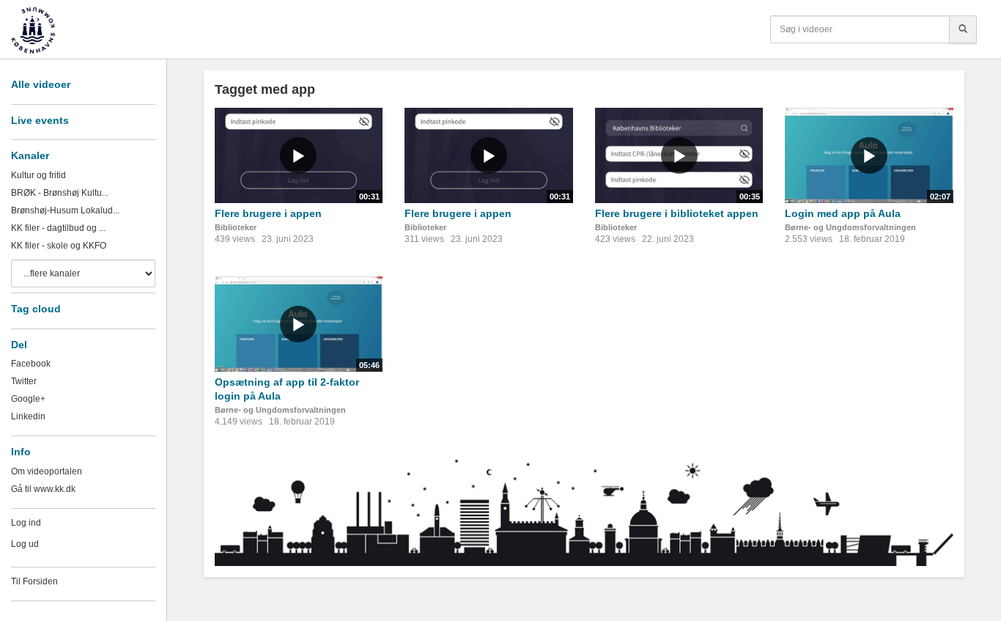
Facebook (31, 364)
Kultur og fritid (38, 175)
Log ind (26, 523)
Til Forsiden (34, 581)
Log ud (25, 544)
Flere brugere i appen (268, 213)
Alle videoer (40, 84)
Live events (40, 120)
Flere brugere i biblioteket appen (676, 213)
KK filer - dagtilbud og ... (58, 228)
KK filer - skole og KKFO (58, 245)
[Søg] (963, 29)
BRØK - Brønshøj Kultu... (59, 193)
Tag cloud (36, 309)
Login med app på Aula (843, 213)
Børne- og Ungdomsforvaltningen (850, 227)
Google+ (28, 399)
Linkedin (28, 416)
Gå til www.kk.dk (43, 489)
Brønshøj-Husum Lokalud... (65, 210)
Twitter (24, 381)
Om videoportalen (46, 471)
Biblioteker (235, 227)
